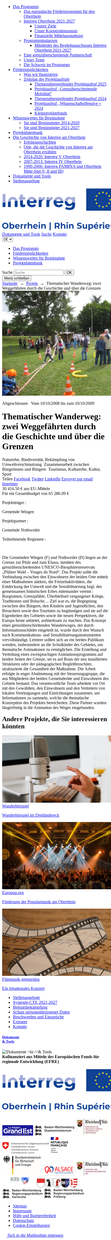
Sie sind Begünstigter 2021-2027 (51, 127)
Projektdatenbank (28, 132)
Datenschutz (23, 1220)
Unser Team (34, 60)
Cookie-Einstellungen (31, 1225)
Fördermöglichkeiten (30, 69)
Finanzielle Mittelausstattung (58, 35)
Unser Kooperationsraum (55, 31)
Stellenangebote (26, 181)
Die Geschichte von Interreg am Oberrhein (49, 137)
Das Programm (26, 6)
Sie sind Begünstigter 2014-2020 (51, 123)
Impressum (22, 1211)
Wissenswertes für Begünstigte (39, 118)
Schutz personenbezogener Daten (41, 1012)
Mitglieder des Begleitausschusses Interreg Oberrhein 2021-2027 (70, 47)
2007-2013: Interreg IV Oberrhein (53, 161)
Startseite (10, 283)
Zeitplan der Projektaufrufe (47, 79)
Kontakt (60, 234)
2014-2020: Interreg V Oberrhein (52, 156)
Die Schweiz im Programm (47, 64)
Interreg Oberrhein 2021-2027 (49, 21)
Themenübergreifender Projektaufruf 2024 (70, 98)
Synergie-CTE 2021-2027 (35, 1002)
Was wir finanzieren (41, 74)
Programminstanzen (40, 40)
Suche (46, 234)
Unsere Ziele (45, 26)
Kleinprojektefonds (50, 113)
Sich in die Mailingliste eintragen (34, 1235)
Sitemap (20, 1206)
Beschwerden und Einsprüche (38, 1017)
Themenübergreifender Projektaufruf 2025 (70, 84)
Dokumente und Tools (32, 176)
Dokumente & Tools (10, 1039)
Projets (32, 283)
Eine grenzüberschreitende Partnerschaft (58, 55)
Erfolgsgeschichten (40, 142)
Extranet (20, 1021)
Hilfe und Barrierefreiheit (34, 1215)
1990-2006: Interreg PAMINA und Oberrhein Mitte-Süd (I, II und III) (62, 168)
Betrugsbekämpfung (30, 1007)
